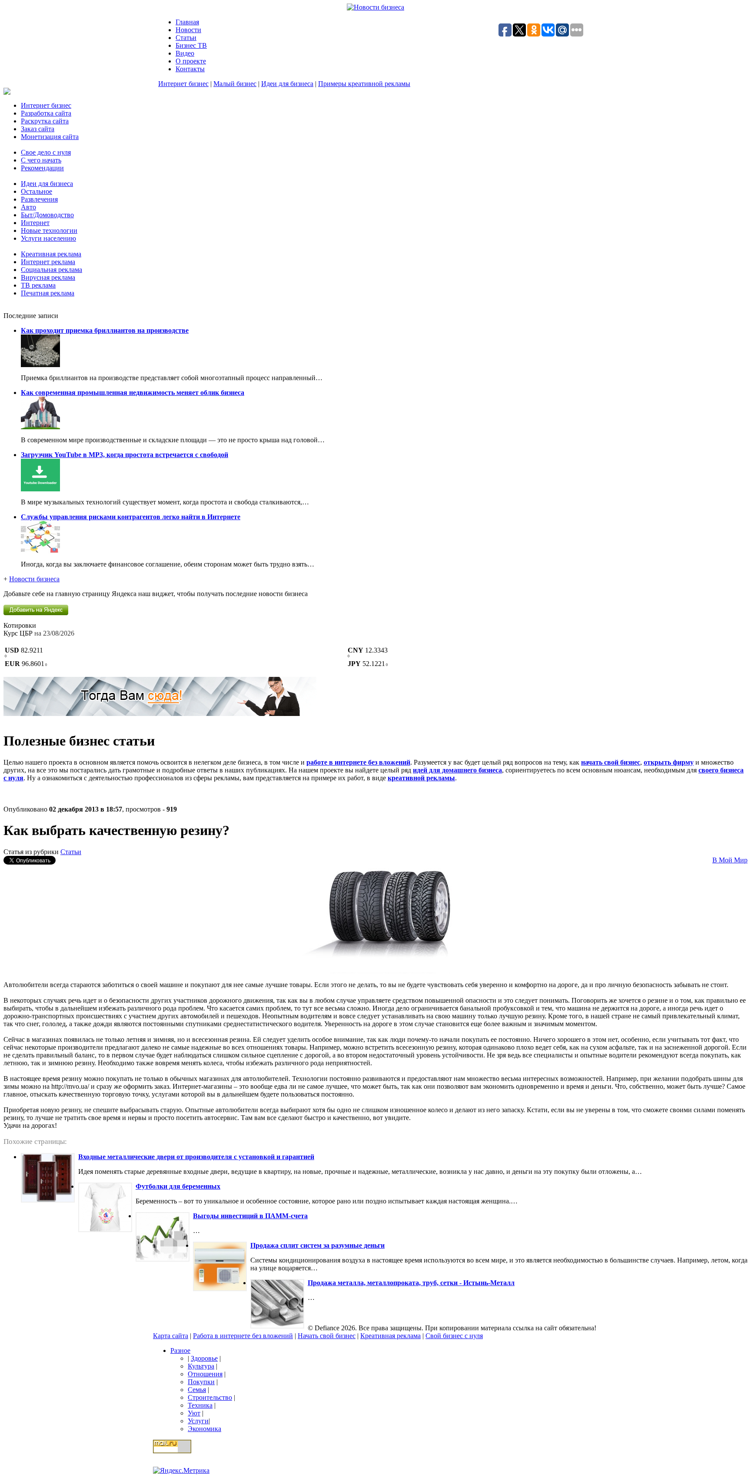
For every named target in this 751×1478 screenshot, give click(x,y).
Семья (197, 1389)
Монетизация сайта (50, 136)
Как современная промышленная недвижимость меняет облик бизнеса (132, 392)
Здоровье (204, 1358)
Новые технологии (49, 230)
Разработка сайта (46, 113)
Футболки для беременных (178, 1186)
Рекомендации (42, 168)
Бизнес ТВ (191, 45)
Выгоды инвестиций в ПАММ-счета (250, 1216)
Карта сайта (170, 1335)
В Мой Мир (730, 860)
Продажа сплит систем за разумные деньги (317, 1245)
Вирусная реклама (48, 277)
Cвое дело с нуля (46, 152)
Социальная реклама (51, 269)
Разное (180, 1350)
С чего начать (41, 160)
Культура (201, 1366)
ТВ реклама (38, 285)
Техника (200, 1405)
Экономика (204, 1428)
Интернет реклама (48, 261)
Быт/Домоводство (47, 215)
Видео (185, 53)
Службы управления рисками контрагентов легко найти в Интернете (130, 516)
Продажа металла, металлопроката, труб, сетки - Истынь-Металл (411, 1282)
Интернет (35, 222)
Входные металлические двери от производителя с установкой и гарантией (196, 1156)
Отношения (205, 1374)
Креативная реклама (51, 254)
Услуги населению (48, 238)
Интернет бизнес (183, 83)
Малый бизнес (234, 83)
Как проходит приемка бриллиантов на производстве (105, 330)
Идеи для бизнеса (287, 83)
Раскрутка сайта (45, 121)
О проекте (191, 61)
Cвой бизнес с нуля (454, 1335)
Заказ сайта (37, 129)
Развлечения (39, 199)
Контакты (190, 69)
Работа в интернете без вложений (243, 1335)
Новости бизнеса (34, 579)
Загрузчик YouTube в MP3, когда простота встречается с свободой (124, 454)
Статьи (186, 37)
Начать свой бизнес (327, 1335)
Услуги (198, 1421)
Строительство (210, 1397)
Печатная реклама (47, 293)
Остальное (36, 191)
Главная (187, 22)
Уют (194, 1413)
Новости (188, 29)
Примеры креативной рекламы (364, 83)
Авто (28, 207)
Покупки (201, 1381)
